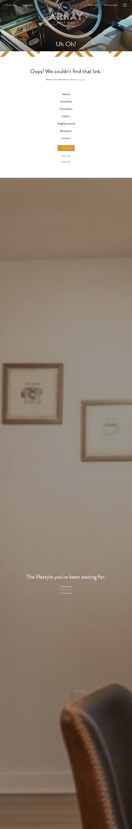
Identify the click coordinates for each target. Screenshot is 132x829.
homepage (81, 79)
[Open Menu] (125, 5)
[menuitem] (66, 94)
